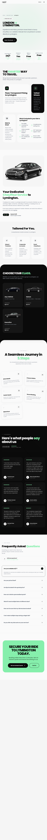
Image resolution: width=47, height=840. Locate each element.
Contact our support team (12, 559)
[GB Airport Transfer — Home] (4, 2)
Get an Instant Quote (17, 665)
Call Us (34, 665)
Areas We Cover (9, 15)
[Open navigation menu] (44, 2)
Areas (39, 2)
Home (4, 15)
